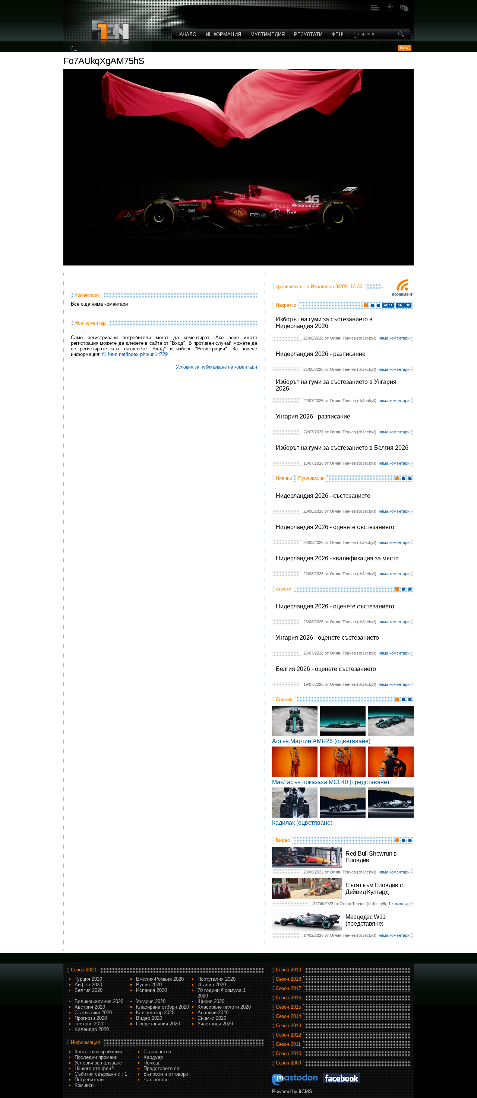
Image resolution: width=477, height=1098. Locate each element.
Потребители (89, 1079)
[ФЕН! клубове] (389, 10)
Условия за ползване (98, 1063)
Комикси (84, 1085)
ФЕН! (338, 34)
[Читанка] (404, 10)
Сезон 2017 (288, 988)
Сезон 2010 (288, 1053)
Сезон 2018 (288, 979)
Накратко (286, 305)
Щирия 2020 (211, 1001)
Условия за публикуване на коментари (216, 367)
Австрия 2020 (90, 1007)
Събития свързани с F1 (101, 1074)
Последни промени (96, 1057)
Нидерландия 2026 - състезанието (323, 496)
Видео (283, 840)
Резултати (308, 34)
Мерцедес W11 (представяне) (365, 920)
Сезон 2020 (83, 970)
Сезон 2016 (288, 997)
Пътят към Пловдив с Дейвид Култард (373, 888)
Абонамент (402, 294)
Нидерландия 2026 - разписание (321, 354)
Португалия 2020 (217, 979)
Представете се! (162, 1068)
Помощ (151, 1063)
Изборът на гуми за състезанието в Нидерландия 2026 (324, 322)
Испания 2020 (151, 990)
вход (405, 47)
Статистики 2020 (93, 1012)
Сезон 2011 (288, 1044)
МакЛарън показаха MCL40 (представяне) (330, 782)
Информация (223, 34)
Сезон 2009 (288, 1063)
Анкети (283, 589)
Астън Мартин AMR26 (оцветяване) (321, 741)
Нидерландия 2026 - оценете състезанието (335, 527)
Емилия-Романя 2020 (160, 979)
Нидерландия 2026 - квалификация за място (337, 558)
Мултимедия (267, 34)
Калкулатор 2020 (155, 1012)
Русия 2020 (149, 984)
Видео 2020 (149, 1018)
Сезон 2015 (288, 1007)
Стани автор (157, 1051)
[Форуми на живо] (375, 10)
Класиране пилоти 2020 (224, 1007)
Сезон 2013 (288, 1025)
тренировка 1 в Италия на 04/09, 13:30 (319, 286)
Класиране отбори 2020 (162, 1007)
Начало (186, 34)
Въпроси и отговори (165, 1074)
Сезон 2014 (288, 1016)
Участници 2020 (215, 1024)
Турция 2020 (88, 979)
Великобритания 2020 (99, 1001)
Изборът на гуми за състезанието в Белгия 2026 (342, 448)
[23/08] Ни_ (87, 48)
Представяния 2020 (158, 1024)
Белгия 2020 (88, 990)
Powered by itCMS (292, 1091)
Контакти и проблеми (98, 1051)
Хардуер (153, 1057)
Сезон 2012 (288, 1035)
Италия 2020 (212, 984)
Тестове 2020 (89, 1024)
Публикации (311, 478)
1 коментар (399, 903)
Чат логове (155, 1079)
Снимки (284, 699)
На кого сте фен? (94, 1068)
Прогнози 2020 (91, 1018)
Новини (284, 478)
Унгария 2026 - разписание (313, 416)
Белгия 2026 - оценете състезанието (326, 669)
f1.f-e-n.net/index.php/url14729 (135, 354)
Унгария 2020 (150, 1001)
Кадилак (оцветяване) (302, 822)
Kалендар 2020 (92, 1029)
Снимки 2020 (212, 1018)
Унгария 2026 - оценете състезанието (327, 637)
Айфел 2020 (88, 984)
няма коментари (394, 338)
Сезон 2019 (288, 970)
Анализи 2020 (213, 1012)
